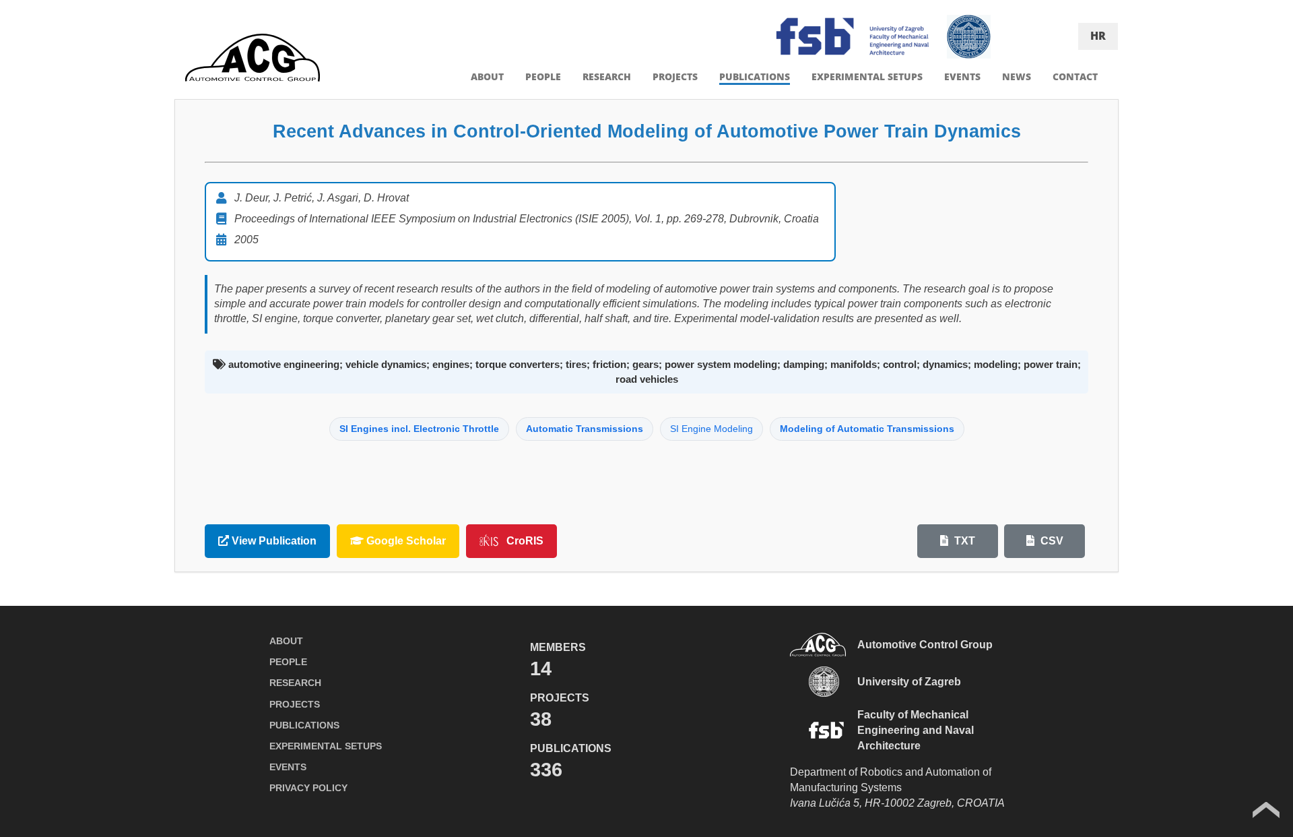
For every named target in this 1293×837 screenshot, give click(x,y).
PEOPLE (543, 76)
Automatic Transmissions (584, 428)
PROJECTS (675, 76)
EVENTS (962, 76)
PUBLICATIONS (754, 76)
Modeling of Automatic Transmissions (867, 428)
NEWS (1016, 76)
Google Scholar (405, 541)
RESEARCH (607, 76)
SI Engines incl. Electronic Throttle (419, 428)
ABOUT (487, 76)
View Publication (273, 541)
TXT (963, 541)
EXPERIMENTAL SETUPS (867, 76)
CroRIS (524, 541)
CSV (1050, 541)
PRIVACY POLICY (308, 787)
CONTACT (1075, 76)
